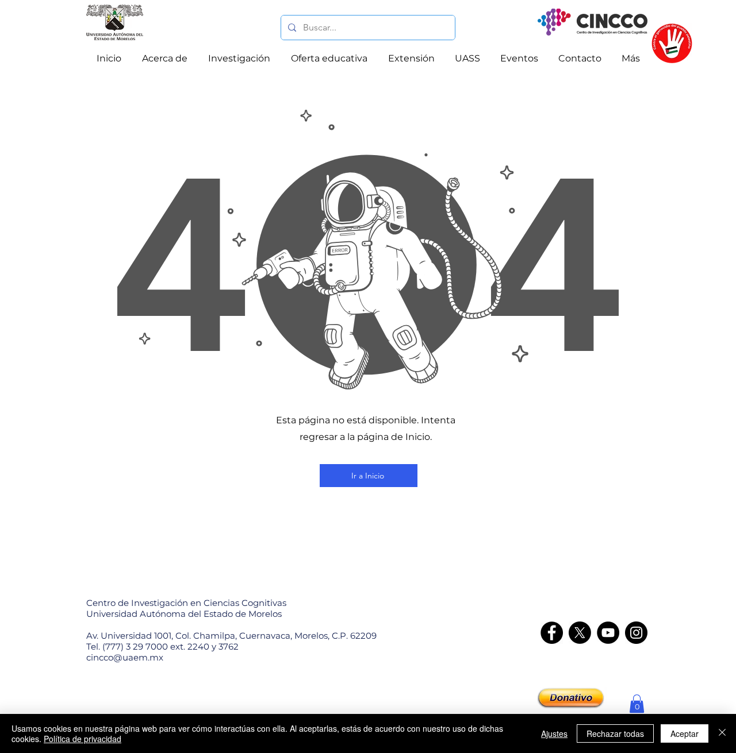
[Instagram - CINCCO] (636, 632)
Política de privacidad (82, 738)
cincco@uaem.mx (124, 657)
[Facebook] (551, 632)
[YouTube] (608, 632)
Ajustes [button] (554, 733)
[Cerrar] (722, 733)
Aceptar (684, 733)
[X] (580, 632)
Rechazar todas (615, 733)
